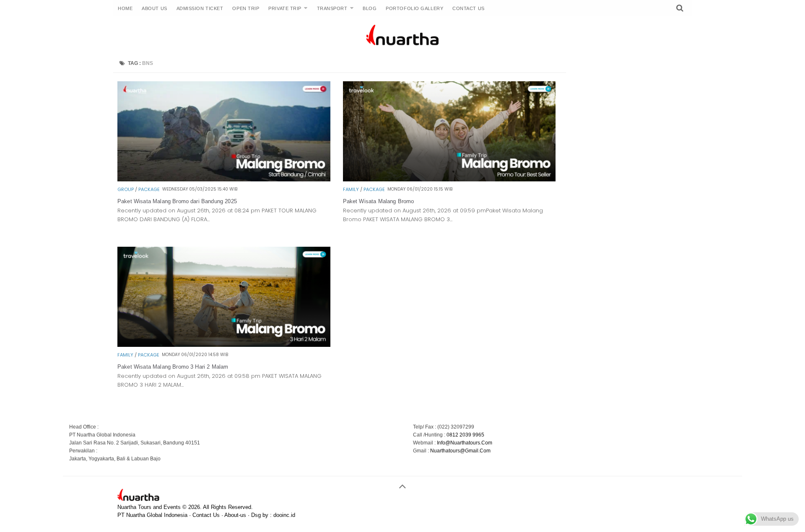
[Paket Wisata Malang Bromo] (449, 179)
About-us (235, 515)
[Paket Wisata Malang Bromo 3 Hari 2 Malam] (223, 344)
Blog (370, 8)
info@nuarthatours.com (464, 443)
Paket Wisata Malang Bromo (378, 201)
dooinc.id (284, 515)
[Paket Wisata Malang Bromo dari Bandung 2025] (223, 179)
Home (125, 8)
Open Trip (245, 8)
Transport (332, 8)
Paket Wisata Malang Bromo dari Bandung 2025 (177, 201)
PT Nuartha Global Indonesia (152, 515)
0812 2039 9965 (465, 435)
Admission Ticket (200, 8)
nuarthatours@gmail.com (460, 451)
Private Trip (284, 8)
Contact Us (468, 8)
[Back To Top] (402, 482)
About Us (154, 8)
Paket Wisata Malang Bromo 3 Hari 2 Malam (172, 367)
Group (125, 189)
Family (351, 189)
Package (149, 189)
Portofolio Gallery (414, 8)
